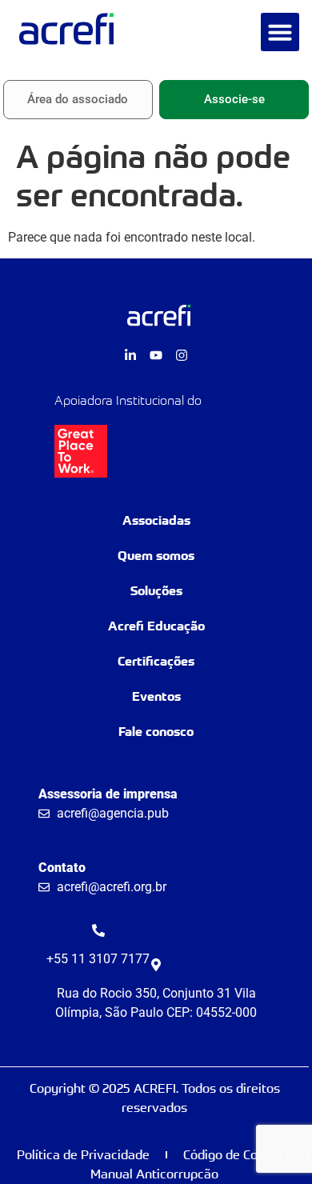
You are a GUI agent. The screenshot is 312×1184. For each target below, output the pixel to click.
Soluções (156, 590)
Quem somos (156, 555)
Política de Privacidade (83, 1154)
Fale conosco (156, 731)
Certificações (156, 661)
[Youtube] (156, 355)
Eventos (156, 696)
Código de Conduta (237, 1154)
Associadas (156, 520)
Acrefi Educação (156, 626)
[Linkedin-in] (130, 355)
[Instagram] (181, 355)
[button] (280, 32)
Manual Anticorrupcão (154, 1174)
